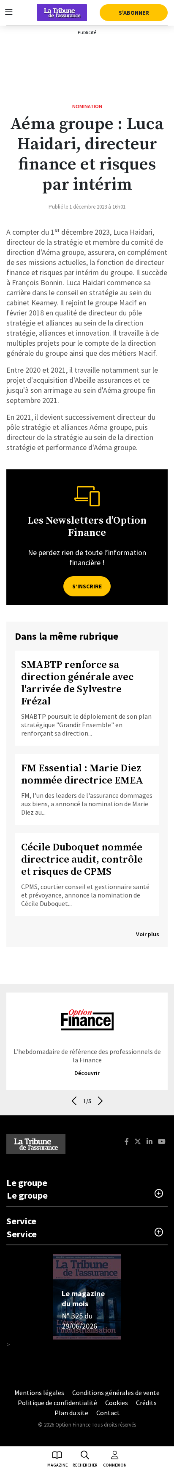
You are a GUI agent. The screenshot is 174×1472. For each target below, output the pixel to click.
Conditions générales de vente (116, 1392)
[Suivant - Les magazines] (99, 1100)
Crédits (146, 1402)
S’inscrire (87, 586)
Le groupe (27, 1195)
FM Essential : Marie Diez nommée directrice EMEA (82, 774)
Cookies (116, 1402)
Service (22, 1234)
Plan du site (71, 1412)
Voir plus (147, 934)
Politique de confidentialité (57, 1402)
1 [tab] (84, 1101)
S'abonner (134, 12)
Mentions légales (39, 1392)
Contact (108, 1412)
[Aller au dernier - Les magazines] (74, 1100)
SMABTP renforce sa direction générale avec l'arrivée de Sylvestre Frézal (77, 683)
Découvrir (87, 1073)
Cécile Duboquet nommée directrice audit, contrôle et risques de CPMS (82, 860)
